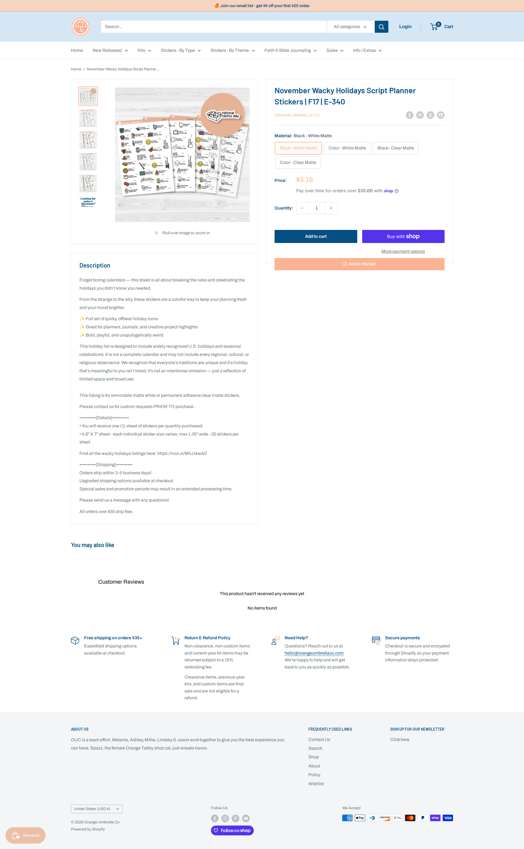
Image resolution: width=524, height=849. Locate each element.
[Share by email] (441, 115)
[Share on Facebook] (409, 115)
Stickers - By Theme (229, 50)
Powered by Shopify (88, 829)
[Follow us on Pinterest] (235, 818)
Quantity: (284, 208)
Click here (399, 739)
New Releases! (107, 50)
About (314, 766)
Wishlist (316, 783)
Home (77, 50)
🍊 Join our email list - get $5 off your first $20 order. (262, 6)
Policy (314, 774)
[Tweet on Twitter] (430, 115)
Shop (313, 757)
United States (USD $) (92, 809)
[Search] (381, 27)
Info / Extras (364, 50)
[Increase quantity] (331, 208)
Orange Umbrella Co (297, 115)
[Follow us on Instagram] (225, 818)
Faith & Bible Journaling (287, 50)
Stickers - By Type (178, 50)
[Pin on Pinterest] (420, 115)
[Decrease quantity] (302, 208)
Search (315, 748)
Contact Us (319, 739)
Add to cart (316, 236)
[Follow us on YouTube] (246, 818)
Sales (332, 50)
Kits (141, 50)
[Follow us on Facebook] (215, 818)
